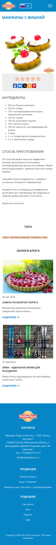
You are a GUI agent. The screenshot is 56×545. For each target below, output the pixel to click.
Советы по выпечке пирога (20, 302)
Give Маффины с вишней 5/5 (38, 78)
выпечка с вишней (20, 237)
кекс (45, 237)
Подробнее (9, 317)
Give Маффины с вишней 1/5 (17, 78)
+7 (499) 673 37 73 (30, 452)
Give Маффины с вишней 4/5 (33, 78)
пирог (6, 237)
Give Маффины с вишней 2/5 (22, 78)
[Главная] (8, 6)
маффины (36, 237)
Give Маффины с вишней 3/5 (28, 78)
